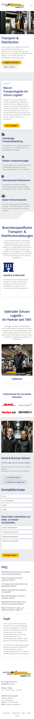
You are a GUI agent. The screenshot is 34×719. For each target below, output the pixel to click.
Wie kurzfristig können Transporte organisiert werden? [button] (13, 597)
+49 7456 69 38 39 (13, 478)
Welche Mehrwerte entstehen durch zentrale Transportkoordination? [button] (13, 603)
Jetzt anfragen (11, 126)
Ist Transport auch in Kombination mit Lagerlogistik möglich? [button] (14, 585)
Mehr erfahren (9, 67)
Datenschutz (16, 713)
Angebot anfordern (11, 62)
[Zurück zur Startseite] (12, 5)
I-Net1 (29, 713)
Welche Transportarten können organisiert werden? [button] (12, 579)
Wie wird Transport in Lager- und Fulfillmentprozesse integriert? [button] (12, 609)
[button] (32, 5)
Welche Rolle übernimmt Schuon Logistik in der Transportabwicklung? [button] (15, 573)
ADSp (23, 713)
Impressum (6, 713)
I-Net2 (17, 716)
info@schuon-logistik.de (15, 482)
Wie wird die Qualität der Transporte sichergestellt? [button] (13, 591)
